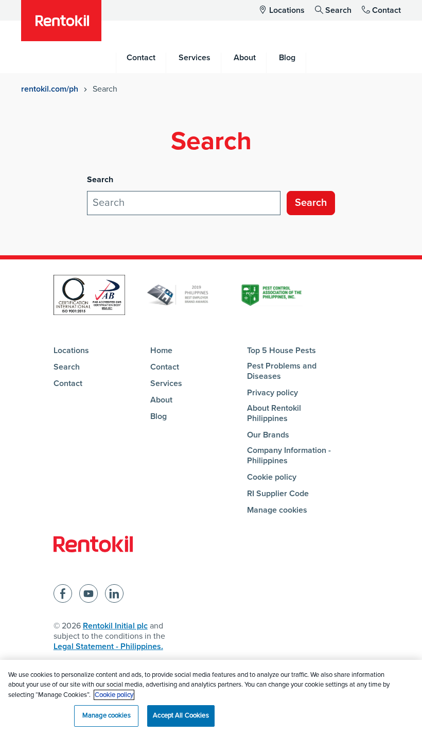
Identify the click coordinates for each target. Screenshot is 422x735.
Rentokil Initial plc (115, 626)
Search (338, 10)
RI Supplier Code (278, 493)
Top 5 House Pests (281, 350)
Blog (158, 416)
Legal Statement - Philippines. (108, 646)
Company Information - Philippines (289, 455)
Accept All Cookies (180, 715)
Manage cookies (277, 510)
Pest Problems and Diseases (281, 371)
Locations (287, 10)
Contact (386, 10)
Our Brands (268, 435)
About (161, 400)
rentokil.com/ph (49, 89)
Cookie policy (271, 477)
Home (161, 350)
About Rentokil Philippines (274, 413)
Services (166, 383)
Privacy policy (272, 393)
